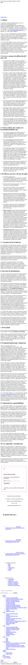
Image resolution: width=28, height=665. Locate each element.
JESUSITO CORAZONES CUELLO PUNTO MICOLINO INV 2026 (13, 541)
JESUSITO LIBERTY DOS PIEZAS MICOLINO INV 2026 (15, 528)
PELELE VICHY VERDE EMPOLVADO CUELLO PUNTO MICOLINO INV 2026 (15, 554)
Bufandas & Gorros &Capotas (12, 644)
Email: (5, 480)
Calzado (10, 569)
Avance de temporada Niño (12, 627)
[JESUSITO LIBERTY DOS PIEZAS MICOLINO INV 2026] (11, 526)
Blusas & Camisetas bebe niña (12, 600)
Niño (9, 566)
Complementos (11, 567)
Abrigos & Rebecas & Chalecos (13, 628)
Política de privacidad (12, 581)
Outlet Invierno (9, 652)
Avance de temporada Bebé (12, 597)
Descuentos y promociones (14, 585)
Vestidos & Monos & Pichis (12, 616)
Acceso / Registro (7, 657)
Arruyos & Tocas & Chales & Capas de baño (15, 643)
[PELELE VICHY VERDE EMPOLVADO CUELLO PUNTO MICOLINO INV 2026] (11, 552)
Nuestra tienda (11, 579)
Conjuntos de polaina (10, 603)
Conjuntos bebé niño (10, 602)
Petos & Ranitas (9, 633)
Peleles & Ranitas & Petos (11, 608)
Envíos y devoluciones (13, 584)
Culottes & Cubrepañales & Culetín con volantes (16, 607)
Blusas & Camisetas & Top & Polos (13, 618)
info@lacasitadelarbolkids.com (17, 30)
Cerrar (2, 661)
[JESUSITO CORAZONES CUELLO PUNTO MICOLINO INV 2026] (11, 539)
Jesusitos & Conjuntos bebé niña (13, 605)
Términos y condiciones (13, 582)
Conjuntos (8, 617)
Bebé (9, 564)
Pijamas (7, 610)
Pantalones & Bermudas (11, 632)
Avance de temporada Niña (12, 613)
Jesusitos (8, 614)
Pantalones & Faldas (10, 623)
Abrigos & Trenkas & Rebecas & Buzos (14, 599)
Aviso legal (10, 580)
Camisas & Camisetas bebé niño (13, 601)
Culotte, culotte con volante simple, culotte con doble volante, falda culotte (16, 621)
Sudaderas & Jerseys (10, 611)
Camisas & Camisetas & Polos (12, 629)
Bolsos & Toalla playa (10, 649)
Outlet (9, 570)
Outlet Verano (9, 654)
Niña (9, 565)
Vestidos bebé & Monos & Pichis (13, 606)
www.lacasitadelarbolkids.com (8, 394)
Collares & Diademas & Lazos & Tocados (15, 645)
